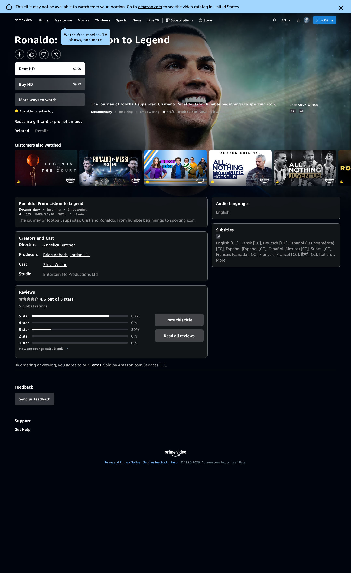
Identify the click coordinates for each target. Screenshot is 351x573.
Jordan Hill (80, 254)
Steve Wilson (308, 105)
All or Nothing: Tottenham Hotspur (240, 168)
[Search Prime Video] (275, 20)
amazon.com (150, 6)
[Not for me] (44, 54)
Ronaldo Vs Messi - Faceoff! (110, 168)
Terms (95, 364)
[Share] (56, 54)
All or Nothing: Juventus (305, 168)
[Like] (32, 54)
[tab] (22, 130)
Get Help (22, 429)
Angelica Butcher (59, 245)
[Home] (23, 20)
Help (174, 462)
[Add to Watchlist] (19, 54)
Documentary (101, 112)
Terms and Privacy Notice (122, 462)
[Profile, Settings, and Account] (307, 20)
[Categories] (299, 20)
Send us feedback (155, 462)
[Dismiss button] (341, 7)
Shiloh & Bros (175, 168)
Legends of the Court (46, 168)
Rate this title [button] (179, 319)
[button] (43, 348)
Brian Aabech (55, 254)
